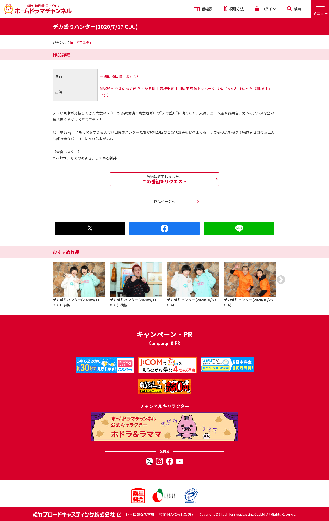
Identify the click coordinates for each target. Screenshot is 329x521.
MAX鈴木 (107, 88)
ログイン (268, 8)
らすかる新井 (148, 88)
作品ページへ (164, 201)
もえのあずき (125, 88)
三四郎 (105, 76)
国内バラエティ (81, 42)
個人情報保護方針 (140, 514)
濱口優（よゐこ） (125, 76)
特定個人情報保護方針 (177, 514)
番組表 (206, 8)
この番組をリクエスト (164, 179)
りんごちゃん (226, 88)
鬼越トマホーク (202, 88)
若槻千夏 (167, 88)
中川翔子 (182, 88)
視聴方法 (236, 8)
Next (280, 279)
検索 (297, 8)
